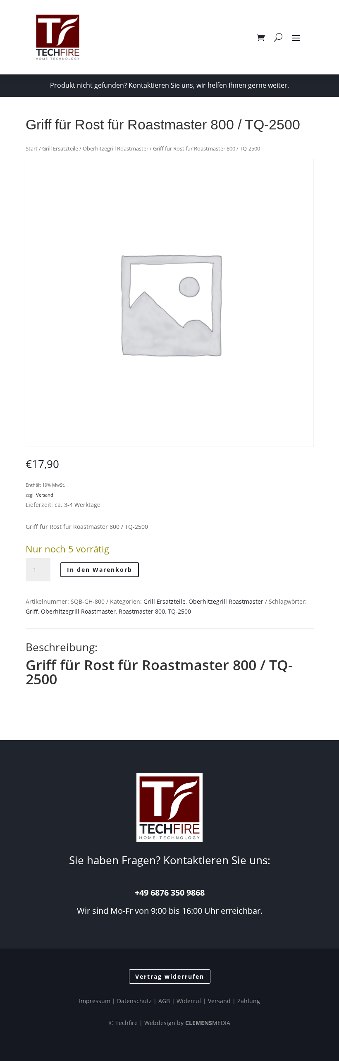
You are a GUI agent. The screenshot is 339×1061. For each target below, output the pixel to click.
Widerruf (189, 1001)
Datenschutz (134, 1001)
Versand (44, 495)
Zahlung (248, 1001)
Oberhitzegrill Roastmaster (115, 148)
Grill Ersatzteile (60, 148)
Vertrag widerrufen (169, 976)
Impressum (94, 1001)
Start (32, 148)
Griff (32, 611)
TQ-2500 (179, 611)
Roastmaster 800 (142, 611)
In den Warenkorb (99, 570)
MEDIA (207, 1023)
